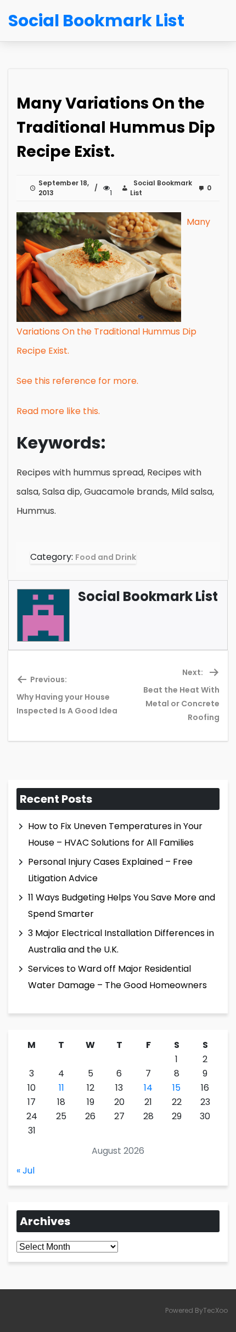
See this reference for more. (77, 381)
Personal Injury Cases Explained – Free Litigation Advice (110, 870)
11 (61, 1087)
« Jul (25, 1170)
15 (176, 1087)
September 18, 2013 (63, 187)
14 (148, 1087)
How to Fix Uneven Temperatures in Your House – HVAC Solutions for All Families (115, 834)
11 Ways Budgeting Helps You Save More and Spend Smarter (121, 905)
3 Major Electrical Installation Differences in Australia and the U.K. (121, 941)
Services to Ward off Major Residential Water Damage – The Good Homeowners (117, 976)
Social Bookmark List (161, 187)
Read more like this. (58, 411)
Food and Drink (105, 557)
